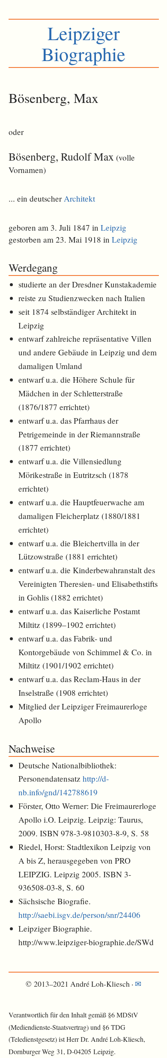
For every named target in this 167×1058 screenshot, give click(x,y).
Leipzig (113, 227)
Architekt (79, 198)
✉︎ (138, 984)
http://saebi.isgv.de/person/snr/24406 (79, 914)
